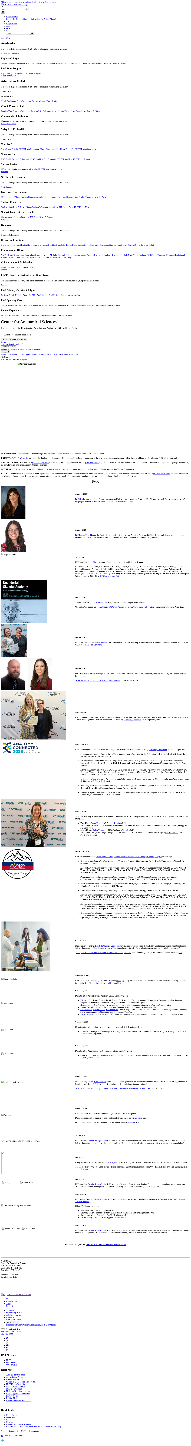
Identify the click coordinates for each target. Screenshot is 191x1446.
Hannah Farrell (84, 535)
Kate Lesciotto (132, 1031)
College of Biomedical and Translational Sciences (53, 63)
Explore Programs (8, 73)
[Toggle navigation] (3, 12)
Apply (8, 26)
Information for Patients (37, 315)
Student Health (48, 295)
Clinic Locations (21, 315)
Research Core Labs (119, 255)
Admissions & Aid (13, 1315)
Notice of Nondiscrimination (18, 1391)
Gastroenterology (28, 305)
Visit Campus (6, 187)
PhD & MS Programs (10, 349)
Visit (8, 21)
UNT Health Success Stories (50, 169)
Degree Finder (22, 73)
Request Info (11, 24)
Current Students (30, 19)
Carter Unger (96, 823)
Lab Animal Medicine (49, 255)
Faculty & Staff (43, 19)
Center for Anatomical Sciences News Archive (106, 1244)
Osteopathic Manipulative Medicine (71, 305)
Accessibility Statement (15, 1375)
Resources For (12, 1322)
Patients (4, 285)
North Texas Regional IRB (139, 255)
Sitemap (9, 1422)
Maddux (103, 642)
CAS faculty (23, 458)
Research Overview (9, 354)
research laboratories (161, 474)
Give (8, 28)
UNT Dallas (11, 1362)
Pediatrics (5, 295)
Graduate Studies (8, 347)
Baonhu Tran (93, 1141)
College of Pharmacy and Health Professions (92, 63)
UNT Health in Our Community (44, 159)
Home (3, 342)
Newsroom (10, 1417)
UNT (8, 1360)
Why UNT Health (13, 1320)
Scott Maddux (101, 602)
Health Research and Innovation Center (23, 255)
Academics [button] (5, 38)
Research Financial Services (39, 257)
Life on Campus (7, 197)
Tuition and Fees (28, 111)
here (180, 952)
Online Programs (35, 73)
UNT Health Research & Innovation (16, 159)
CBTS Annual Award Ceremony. (89, 645)
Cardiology (5, 305)
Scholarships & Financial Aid (63, 111)
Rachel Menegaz (87, 1014)
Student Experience (14, 1313)
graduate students (92, 462)
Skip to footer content (47, 2)
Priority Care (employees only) (67, 295)
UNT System (11, 1365)
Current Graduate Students (30, 349)
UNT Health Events (81, 159)
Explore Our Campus (46, 197)
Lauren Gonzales (87, 1007)
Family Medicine (16, 295)
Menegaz (120, 981)
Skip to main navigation (28, 2)
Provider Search (7, 315)
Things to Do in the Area (95, 197)
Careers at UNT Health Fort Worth (20, 1382)
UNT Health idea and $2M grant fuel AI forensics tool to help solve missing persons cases (113, 1088)
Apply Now (6, 91)
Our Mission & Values (10, 149)
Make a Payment (65, 315)
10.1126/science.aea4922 (109, 576)
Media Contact (12, 1415)
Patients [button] (4, 270)
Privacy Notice (12, 1396)
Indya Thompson (95, 562)
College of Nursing (118, 63)
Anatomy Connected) (133, 720)
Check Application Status (11, 101)
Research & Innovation (10, 235)
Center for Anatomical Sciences (94, 245)
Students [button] (4, 171)
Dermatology (15, 305)
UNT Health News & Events (40, 217)
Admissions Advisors (30, 101)
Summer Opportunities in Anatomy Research (35, 354)
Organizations (52, 207)
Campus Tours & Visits (48, 101)
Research (5, 352)
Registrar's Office (39, 207)
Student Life (6, 207)
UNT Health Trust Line (16, 1384)
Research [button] (5, 219)
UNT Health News (65, 159)
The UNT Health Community (84, 149)
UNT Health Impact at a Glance (32, 149)
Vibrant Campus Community (26, 197)
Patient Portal (52, 315)
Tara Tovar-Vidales (100, 1055)
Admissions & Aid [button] (8, 76)
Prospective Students (14, 19)
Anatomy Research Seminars (66, 354)
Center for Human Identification (14, 245)
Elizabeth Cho (131, 674)
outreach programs (56, 469)
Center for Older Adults (144, 245)
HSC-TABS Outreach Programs (14, 359)
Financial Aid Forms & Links (87, 111)
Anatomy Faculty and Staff (12, 344)
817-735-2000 (7, 1334)
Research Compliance (102, 255)
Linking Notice (12, 1398)
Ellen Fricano (83, 499)
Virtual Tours (60, 197)
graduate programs (40, 462)
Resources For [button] (12, 17)
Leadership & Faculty (63, 149)
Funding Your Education (11, 111)
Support (9, 1306)
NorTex (4, 255)
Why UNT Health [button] (8, 124)
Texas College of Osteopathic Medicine (17, 63)
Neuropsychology (112, 305)
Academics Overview (10, 53)
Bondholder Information (16, 1379)
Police (8, 1420)
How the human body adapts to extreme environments (98, 680)
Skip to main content (9, 2)
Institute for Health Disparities (68, 245)
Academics (10, 1310)
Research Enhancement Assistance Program (76, 255)
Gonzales (126, 830)
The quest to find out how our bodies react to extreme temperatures (103, 952)
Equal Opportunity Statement (18, 1393)
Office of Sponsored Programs (162, 255)
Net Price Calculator (43, 111)
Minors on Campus (14, 1389)
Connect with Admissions (56, 121)
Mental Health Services (15, 1386)
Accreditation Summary (16, 1377)
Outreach (5, 357)
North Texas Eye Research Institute (41, 245)
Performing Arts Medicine (46, 305)
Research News (7, 267)
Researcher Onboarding (61, 257)
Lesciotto (117, 717)
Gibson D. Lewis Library (21, 207)
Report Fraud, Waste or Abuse (18, 1424)
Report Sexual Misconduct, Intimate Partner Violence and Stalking (33, 1427)
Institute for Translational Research (121, 245)
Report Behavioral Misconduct (18, 1400)
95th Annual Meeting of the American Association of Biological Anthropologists (129, 857)
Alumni (53, 19)
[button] (2, 7)
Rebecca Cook (86, 1005)
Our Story (50, 149)
